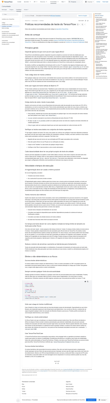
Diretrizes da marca (70, 391)
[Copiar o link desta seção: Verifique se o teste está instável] (49, 317)
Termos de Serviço (26, 399)
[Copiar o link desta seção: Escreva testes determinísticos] (48, 261)
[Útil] (85, 21)
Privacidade (35, 399)
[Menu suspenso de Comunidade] (58, 2)
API (34, 1)
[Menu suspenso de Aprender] (30, 2)
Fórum (23, 386)
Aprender (26, 1)
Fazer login (105, 1)
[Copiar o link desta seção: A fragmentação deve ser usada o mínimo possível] (61, 170)
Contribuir (18, 9)
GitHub (98, 1)
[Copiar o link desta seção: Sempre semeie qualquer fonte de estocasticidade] (61, 272)
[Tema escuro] (85, 281)
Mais (63, 1)
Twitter (23, 391)
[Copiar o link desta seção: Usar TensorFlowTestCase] (44, 333)
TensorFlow (27, 20)
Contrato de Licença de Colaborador (75, 42)
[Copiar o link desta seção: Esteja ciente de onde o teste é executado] (55, 102)
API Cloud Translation (55, 15)
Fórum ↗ (26, 9)
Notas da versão (70, 386)
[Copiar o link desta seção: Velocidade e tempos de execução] (54, 166)
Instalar (19, 1)
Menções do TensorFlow (71, 393)
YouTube (24, 393)
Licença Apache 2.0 (44, 370)
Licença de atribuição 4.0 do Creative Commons (73, 369)
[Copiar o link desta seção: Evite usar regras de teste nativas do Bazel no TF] (60, 86)
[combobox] (75, 1)
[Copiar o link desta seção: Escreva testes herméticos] (45, 346)
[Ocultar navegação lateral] (18, 400)
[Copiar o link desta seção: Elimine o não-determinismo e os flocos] (58, 257)
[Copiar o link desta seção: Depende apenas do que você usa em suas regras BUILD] (65, 52)
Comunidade (53, 1)
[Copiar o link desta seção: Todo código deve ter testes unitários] (52, 75)
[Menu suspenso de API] (37, 2)
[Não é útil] (88, 21)
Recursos (42, 1)
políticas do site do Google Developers (71, 370)
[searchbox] (10, 14)
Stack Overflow (69, 389)
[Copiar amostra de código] (88, 281)
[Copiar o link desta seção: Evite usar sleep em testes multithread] (53, 304)
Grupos (11, 9)
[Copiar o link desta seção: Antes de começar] (41, 35)
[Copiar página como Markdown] (82, 24)
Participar (4, 9)
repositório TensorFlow (62, 29)
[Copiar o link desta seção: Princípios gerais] (39, 48)
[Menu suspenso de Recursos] (47, 2)
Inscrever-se (91, 400)
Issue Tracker (69, 384)
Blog (23, 384)
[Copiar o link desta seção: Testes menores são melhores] (47, 195)
